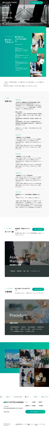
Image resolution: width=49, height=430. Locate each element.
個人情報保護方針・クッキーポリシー (21, 424)
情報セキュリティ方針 (31, 424)
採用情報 (33, 405)
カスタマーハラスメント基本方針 (40, 424)
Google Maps (6, 411)
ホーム (26, 402)
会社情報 (33, 402)
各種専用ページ (28, 405)
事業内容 (40, 402)
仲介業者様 (41, 405)
